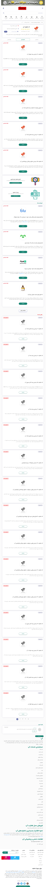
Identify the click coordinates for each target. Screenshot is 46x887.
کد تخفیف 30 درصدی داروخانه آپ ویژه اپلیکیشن (32, 463)
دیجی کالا (33, 872)
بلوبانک (9, 872)
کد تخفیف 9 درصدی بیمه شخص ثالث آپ (34, 81)
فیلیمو (23, 872)
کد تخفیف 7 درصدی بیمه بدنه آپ (35, 409)
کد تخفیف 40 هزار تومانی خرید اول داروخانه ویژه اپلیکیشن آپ (29, 516)
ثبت (5, 31)
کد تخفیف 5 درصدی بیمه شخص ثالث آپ (34, 436)
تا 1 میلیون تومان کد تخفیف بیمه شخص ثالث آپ (32, 108)
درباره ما (23, 852)
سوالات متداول (23, 854)
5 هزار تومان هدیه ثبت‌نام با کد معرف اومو (34, 243)
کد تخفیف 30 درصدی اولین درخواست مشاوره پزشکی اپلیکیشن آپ (28, 543)
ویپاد (7, 872)
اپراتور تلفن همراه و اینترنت (35, 22)
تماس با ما (32, 856)
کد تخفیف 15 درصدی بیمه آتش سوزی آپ (34, 382)
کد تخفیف (20, 871)
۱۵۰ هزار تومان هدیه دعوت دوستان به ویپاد (33, 269)
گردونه (40, 862)
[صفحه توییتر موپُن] (21, 884)
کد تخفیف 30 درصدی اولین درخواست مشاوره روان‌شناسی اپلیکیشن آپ (27, 597)
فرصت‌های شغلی (32, 852)
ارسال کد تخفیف (16, 195)
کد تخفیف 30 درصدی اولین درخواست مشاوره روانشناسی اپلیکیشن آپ (28, 490)
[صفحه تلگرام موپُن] (24, 884)
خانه (42, 22)
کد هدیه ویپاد (21, 273)
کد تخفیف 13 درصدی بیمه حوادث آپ (35, 650)
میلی (14, 872)
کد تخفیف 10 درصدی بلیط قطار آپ (35, 704)
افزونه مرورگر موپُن (40, 852)
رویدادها (40, 860)
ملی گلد (12, 872)
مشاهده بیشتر (23, 310)
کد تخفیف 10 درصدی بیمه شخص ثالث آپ (34, 677)
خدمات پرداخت (26, 22)
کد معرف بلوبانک (25, 221)
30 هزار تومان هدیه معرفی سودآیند (35, 295)
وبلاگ (40, 858)
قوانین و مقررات (23, 856)
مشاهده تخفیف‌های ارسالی (15, 182)
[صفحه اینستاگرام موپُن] (27, 884)
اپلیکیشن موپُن (40, 854)
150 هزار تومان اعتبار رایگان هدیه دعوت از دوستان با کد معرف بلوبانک (28, 217)
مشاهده (23, 64)
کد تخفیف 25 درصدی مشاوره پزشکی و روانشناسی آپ (31, 161)
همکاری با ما (32, 854)
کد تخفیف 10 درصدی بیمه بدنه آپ (35, 355)
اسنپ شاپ (17, 872)
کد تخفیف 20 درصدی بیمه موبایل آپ (35, 54)
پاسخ (34, 731)
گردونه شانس (40, 865)
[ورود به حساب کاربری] (3, 8)
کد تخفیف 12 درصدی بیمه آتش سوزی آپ (34, 624)
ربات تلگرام (40, 856)
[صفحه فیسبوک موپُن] (18, 884)
